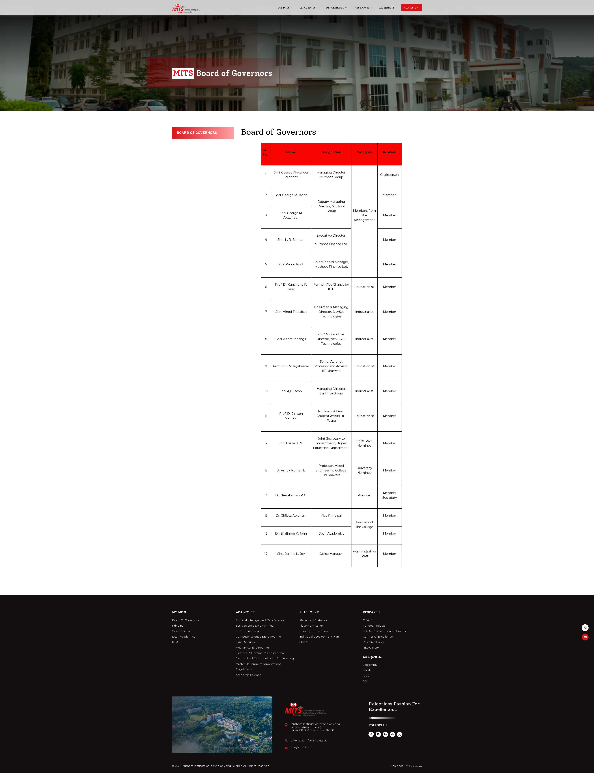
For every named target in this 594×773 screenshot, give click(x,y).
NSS (365, 681)
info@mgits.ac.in (302, 747)
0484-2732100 (318, 740)
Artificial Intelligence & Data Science (260, 620)
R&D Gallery (371, 647)
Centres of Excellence (378, 636)
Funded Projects (374, 625)
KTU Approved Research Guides (384, 631)
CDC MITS (305, 642)
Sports (367, 670)
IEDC (366, 675)
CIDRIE (367, 620)
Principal (178, 625)
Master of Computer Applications (258, 664)
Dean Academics (183, 636)
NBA (175, 642)
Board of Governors (197, 133)
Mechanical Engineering (252, 647)
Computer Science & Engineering (258, 636)
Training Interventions (314, 631)
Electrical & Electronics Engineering (260, 653)
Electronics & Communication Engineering (265, 658)
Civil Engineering (247, 631)
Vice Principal (181, 631)
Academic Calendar (249, 675)
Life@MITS (370, 664)
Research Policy (373, 642)
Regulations (244, 669)
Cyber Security (245, 642)
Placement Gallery (311, 625)
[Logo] (186, 8)
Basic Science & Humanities (254, 625)
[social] (371, 734)
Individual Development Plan (319, 636)
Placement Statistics (313, 620)
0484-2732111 (299, 740)
